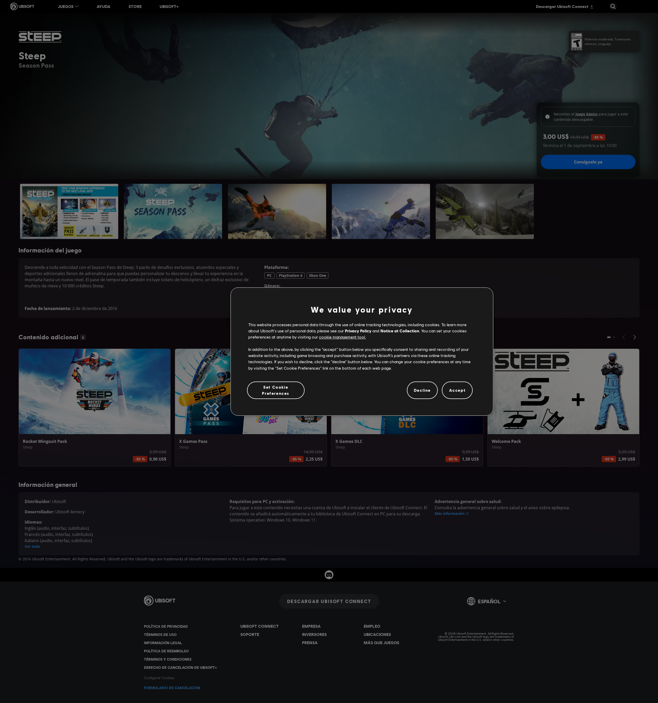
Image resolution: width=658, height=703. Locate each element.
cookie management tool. (342, 336)
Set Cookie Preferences (275, 390)
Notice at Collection (399, 330)
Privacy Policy (358, 330)
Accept (457, 390)
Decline (422, 390)
